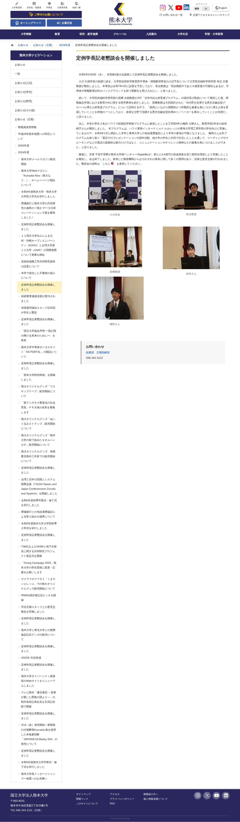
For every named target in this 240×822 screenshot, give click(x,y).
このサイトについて (87, 803)
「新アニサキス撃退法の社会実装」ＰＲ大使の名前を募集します (37, 407)
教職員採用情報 (26, 127)
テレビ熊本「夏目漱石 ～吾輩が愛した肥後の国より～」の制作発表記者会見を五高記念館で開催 (38, 699)
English (221, 8)
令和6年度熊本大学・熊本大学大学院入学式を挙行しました (38, 194)
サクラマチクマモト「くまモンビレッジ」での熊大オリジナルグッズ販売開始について (37, 583)
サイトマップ (83, 794)
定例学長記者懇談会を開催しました (37, 226)
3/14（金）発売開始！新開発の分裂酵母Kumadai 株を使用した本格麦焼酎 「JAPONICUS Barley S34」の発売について (38, 734)
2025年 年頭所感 (30, 657)
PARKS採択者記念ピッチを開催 (38, 597)
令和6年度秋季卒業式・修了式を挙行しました (38, 503)
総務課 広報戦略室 (98, 352)
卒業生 (49, 5)
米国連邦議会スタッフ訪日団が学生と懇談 (37, 310)
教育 (57, 33)
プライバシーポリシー (122, 798)
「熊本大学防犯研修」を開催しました (37, 377)
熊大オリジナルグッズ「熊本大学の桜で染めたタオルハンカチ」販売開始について (37, 440)
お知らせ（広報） (43, 45)
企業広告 (67, 22)
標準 (197, 8)
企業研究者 (62, 5)
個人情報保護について (155, 798)
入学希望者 (17, 5)
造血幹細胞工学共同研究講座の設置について (37, 264)
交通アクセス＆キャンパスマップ (209, 15)
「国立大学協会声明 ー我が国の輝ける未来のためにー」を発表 (38, 335)
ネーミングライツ (30, 22)
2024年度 (64, 45)
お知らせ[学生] (23, 91)
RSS (112, 803)
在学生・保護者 (34, 5)
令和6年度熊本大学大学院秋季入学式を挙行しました (38, 526)
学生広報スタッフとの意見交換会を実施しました (37, 609)
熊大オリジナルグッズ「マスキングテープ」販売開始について (37, 391)
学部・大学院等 (214, 33)
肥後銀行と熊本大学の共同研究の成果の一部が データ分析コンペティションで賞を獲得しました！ (38, 210)
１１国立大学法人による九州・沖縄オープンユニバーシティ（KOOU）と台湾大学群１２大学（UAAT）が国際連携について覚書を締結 (38, 245)
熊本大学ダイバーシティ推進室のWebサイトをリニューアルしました (37, 681)
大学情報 (26, 33)
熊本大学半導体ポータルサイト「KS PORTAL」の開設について (38, 352)
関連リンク (82, 798)
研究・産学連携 (89, 33)
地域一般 (76, 5)
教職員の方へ (150, 794)
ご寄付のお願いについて (48, 14)
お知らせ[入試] (23, 82)
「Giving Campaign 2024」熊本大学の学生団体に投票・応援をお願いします (38, 567)
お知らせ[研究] (23, 101)
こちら (106, 163)
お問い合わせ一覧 (171, 15)
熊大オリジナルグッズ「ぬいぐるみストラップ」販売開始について (37, 423)
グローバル (120, 33)
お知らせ (23, 45)
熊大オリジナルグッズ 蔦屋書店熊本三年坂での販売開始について (37, 456)
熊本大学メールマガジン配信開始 (37, 161)
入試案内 (151, 33)
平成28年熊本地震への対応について (36, 136)
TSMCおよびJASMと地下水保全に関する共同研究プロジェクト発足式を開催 (38, 551)
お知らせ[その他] (25, 110)
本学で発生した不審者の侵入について (37, 275)
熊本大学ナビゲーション (36, 55)
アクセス (115, 794)
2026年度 (23, 145)
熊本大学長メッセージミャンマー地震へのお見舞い (37, 776)
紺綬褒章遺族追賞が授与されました (37, 298)
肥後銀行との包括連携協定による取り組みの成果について (37, 514)
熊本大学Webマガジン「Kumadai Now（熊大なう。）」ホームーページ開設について (37, 177)
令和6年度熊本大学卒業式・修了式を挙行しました (38, 764)
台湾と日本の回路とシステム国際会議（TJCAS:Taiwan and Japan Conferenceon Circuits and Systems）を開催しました (38, 486)
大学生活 (182, 33)
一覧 (17, 73)
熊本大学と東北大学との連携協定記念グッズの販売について (37, 634)
